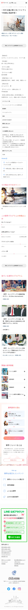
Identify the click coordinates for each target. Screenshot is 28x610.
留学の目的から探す (6, 547)
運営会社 (16, 565)
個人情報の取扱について (19, 560)
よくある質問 (11, 491)
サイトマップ (5, 561)
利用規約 (4, 563)
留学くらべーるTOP (6, 560)
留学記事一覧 (5, 556)
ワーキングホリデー (6, 554)
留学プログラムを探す (7, 550)
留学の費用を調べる (6, 552)
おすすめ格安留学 (13, 497)
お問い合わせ (17, 561)
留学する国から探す (6, 549)
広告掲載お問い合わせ (19, 563)
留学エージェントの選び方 (15, 479)
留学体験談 (10, 485)
